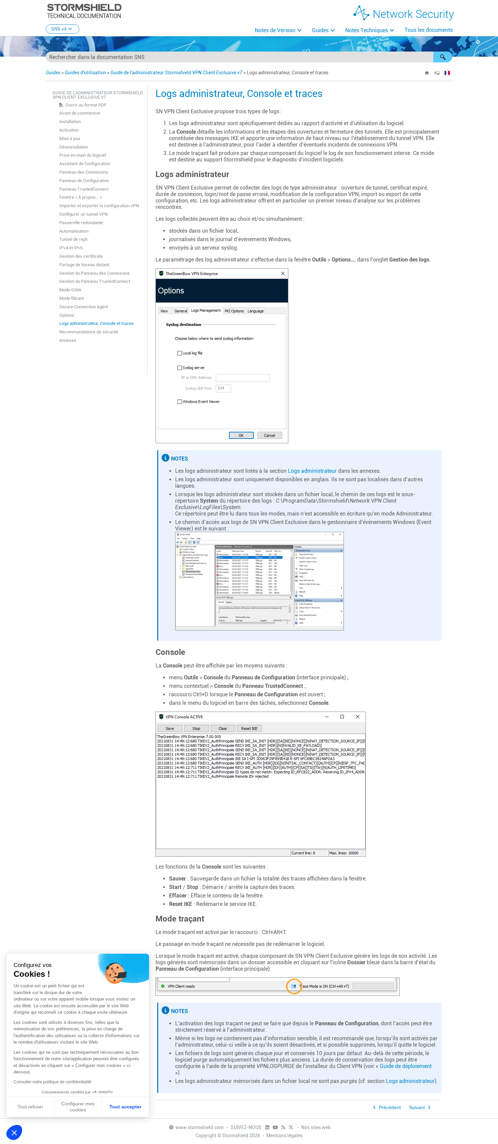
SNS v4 (58, 29)
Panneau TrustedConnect (83, 189)
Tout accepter (125, 1106)
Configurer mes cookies (78, 1106)
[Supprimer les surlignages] (437, 73)
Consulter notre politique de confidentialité (52, 1082)
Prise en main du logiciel (82, 155)
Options (66, 315)
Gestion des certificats (81, 256)
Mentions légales (284, 1135)
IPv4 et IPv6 (71, 247)
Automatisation (73, 231)
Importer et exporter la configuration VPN (99, 205)
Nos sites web (316, 1127)
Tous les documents (428, 30)
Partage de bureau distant (84, 264)
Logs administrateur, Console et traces (96, 323)
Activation (69, 130)
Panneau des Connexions (83, 172)
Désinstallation (73, 147)
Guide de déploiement (406, 1066)
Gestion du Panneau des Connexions (94, 273)
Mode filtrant (71, 298)
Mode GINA (70, 289)
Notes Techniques (366, 30)
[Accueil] (427, 73)
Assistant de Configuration (84, 163)
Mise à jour (70, 138)
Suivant (417, 1107)
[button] (442, 57)
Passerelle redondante (81, 222)
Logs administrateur (312, 471)
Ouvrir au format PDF (85, 105)
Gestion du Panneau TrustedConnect (94, 281)
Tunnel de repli (73, 239)
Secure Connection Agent (83, 306)
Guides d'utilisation (85, 72)
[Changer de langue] (447, 73)
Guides (320, 30)
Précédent (390, 1107)
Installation (70, 121)
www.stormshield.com (200, 1127)
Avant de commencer (80, 113)
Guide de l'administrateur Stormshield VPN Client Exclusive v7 (176, 72)
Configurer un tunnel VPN (83, 214)
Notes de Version (275, 30)
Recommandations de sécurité (88, 331)
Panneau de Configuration (84, 180)
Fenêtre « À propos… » (80, 197)
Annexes (67, 340)
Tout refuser (30, 1106)
